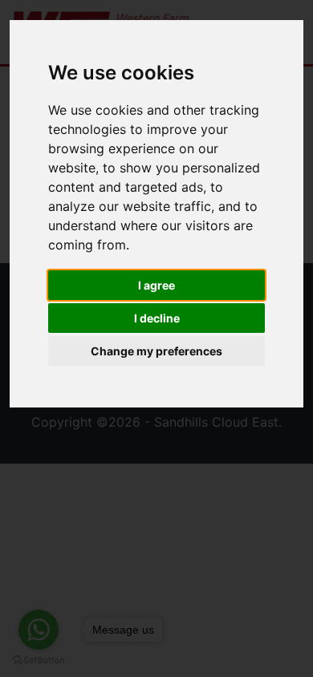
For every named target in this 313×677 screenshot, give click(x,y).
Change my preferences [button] (156, 351)
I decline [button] (157, 318)
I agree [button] (156, 285)
